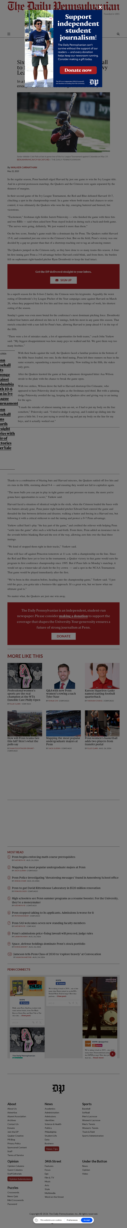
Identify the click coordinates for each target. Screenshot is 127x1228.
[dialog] (63, 614)
